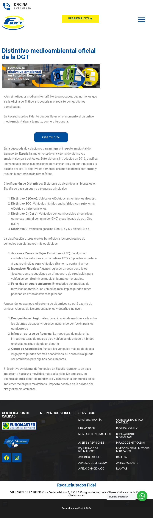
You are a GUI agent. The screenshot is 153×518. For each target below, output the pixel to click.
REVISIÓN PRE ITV (127, 428)
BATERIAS (122, 457)
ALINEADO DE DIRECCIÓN (92, 462)
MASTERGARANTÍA (90, 419)
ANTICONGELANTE (127, 462)
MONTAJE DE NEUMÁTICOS (94, 434)
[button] (43, 421)
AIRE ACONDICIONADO (91, 468)
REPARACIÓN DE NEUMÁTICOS (125, 435)
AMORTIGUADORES (90, 457)
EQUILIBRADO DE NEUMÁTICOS (88, 450)
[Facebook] (6, 457)
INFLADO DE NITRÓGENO (130, 442)
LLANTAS (121, 468)
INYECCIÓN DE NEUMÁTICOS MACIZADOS (133, 450)
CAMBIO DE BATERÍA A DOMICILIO (129, 421)
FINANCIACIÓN (86, 428)
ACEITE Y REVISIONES (91, 442)
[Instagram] (16, 457)
